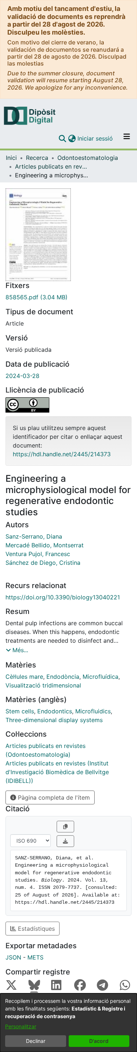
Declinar (35, 1041)
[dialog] (68, 1022)
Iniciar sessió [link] (95, 138)
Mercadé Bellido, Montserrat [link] (44, 545)
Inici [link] (11, 157)
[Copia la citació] (65, 826)
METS (35, 957)
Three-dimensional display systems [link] (54, 720)
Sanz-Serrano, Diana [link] (33, 536)
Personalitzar (20, 1026)
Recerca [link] (37, 157)
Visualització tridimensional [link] (43, 685)
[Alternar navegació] (127, 138)
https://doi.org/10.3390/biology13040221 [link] (62, 597)
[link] (68, 297)
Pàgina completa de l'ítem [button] (53, 797)
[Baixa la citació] (65, 841)
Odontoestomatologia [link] (87, 157)
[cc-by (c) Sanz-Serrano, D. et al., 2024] (68, 405)
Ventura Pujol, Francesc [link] (37, 553)
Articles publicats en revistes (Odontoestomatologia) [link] (51, 166)
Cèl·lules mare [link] (24, 676)
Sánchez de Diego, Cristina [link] (42, 562)
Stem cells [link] (19, 711)
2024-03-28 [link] (22, 375)
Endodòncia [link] (62, 676)
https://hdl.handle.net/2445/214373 (62, 454)
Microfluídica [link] (100, 676)
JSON (13, 957)
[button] (62, 138)
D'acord (99, 1041)
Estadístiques (35, 928)
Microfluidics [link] (93, 711)
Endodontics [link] (54, 711)
